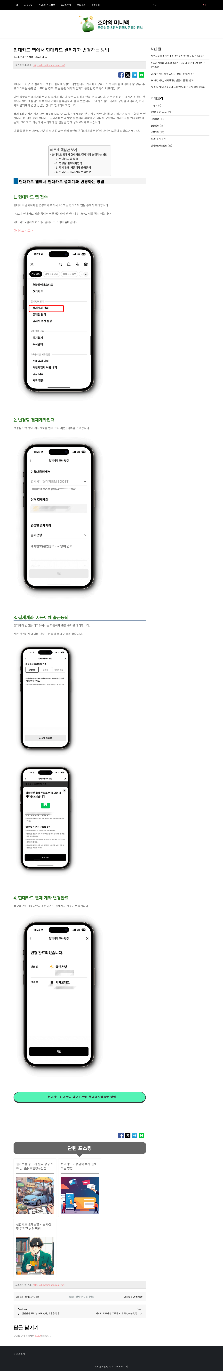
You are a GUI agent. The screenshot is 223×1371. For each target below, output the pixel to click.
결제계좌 (80, 1296)
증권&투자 (66, 5)
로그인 (38, 1335)
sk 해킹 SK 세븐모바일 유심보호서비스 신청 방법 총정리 (178, 87)
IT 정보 (154, 105)
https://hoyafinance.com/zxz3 (49, 65)
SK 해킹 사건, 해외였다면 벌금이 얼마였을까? (173, 80)
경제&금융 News (159, 112)
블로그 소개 (19, 1354)
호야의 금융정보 (25, 56)
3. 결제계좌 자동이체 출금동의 (73, 167)
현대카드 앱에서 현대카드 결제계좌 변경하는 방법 (79, 154)
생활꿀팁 (95, 5)
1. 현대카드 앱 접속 (67, 159)
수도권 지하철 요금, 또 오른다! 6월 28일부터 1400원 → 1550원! (178, 65)
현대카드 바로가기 (24, 230)
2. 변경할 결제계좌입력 (69, 163)
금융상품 (28, 5)
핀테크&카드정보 (47, 5)
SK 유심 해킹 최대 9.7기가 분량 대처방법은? (172, 73)
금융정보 (19, 1296)
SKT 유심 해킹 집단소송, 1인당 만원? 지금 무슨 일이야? (178, 56)
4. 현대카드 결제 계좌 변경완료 (73, 172)
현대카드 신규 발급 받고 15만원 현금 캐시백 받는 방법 (82, 1097)
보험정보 (81, 5)
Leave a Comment (133, 1296)
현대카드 (90, 1296)
